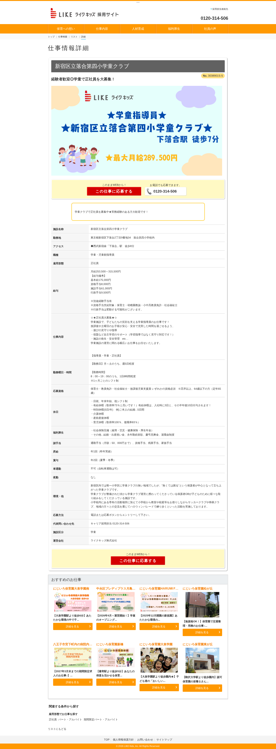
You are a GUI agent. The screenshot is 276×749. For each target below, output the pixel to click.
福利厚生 (174, 28)
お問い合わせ (145, 739)
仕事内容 (102, 28)
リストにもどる (57, 728)
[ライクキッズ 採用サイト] (88, 12)
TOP (106, 739)
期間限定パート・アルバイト (101, 719)
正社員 (53, 719)
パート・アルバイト (70, 719)
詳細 (83, 36)
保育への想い (66, 28)
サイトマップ (164, 739)
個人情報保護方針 (123, 739)
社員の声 (210, 28)
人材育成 (138, 28)
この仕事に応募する (114, 191)
